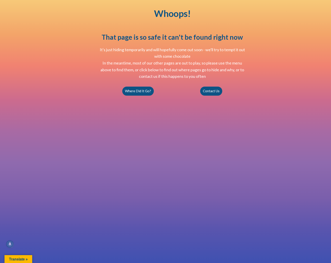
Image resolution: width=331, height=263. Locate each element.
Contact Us (211, 91)
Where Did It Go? (138, 91)
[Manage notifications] (10, 244)
